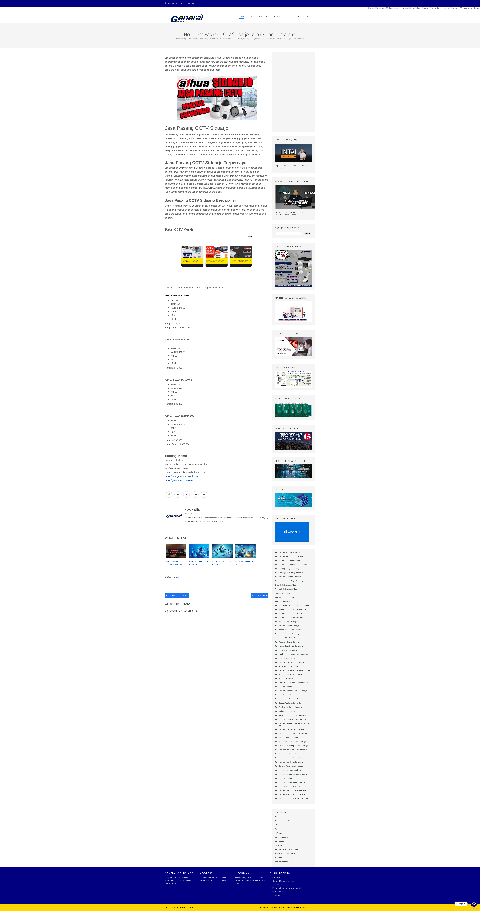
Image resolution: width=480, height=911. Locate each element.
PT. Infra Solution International (286, 888)
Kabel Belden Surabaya (284, 857)
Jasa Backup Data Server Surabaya (289, 658)
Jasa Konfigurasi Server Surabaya (288, 630)
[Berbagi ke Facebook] (169, 494)
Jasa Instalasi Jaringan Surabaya (287, 552)
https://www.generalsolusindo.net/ (181, 476)
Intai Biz (276, 877)
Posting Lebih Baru (177, 595)
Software (278, 833)
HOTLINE (309, 16)
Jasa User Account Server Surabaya (289, 695)
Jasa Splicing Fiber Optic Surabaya (289, 766)
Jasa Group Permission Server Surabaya (291, 691)
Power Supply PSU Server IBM (287, 853)
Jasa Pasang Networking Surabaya (289, 573)
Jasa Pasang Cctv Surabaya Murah (288, 613)
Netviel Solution (281, 862)
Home (241, 16)
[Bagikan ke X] (178, 494)
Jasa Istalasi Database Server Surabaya (290, 742)
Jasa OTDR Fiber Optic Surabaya (288, 770)
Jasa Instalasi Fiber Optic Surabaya (289, 762)
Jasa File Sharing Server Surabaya (288, 707)
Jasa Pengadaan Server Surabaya (288, 754)
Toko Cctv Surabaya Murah (285, 593)
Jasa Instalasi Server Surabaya (287, 626)
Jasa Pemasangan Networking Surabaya (291, 565)
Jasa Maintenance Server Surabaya (289, 711)
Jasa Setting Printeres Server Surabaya (290, 703)
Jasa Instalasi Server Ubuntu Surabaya (290, 782)
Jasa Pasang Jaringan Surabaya (287, 569)
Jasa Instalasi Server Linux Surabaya (289, 778)
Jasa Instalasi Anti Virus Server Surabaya (291, 733)
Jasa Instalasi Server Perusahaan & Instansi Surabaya (292, 724)
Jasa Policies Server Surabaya (287, 687)
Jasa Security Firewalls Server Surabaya (291, 750)
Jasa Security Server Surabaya (287, 678)
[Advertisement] (293, 92)
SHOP (299, 16)
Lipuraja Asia (278, 891)
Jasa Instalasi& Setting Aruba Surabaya (290, 790)
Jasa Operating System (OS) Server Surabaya (293, 670)
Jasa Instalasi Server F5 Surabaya (288, 577)
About (251, 16)
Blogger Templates (205, 907)
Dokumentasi (264, 16)
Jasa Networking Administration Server (290, 699)
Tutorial (278, 16)
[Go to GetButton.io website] (474, 908)
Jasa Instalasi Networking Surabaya (289, 556)
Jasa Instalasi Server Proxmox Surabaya (291, 774)
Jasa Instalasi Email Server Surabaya (289, 729)
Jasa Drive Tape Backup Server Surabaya (291, 746)
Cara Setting (280, 845)
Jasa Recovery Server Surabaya (288, 642)
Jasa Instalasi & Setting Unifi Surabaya (290, 794)
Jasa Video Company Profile (286, 849)
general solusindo (222, 907)
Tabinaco (276, 895)
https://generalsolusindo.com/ (179, 480)
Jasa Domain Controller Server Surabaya (291, 683)
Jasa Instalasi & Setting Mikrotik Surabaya (291, 786)
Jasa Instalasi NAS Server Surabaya (289, 737)
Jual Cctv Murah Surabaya (285, 597)
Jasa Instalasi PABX (282, 821)
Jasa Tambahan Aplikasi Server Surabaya (291, 654)
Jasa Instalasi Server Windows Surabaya (291, 719)
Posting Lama (259, 595)
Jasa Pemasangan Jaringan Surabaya (290, 560)
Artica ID (276, 884)
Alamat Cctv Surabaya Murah (286, 589)
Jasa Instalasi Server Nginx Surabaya (289, 581)
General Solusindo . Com (283, 881)
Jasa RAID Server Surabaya (286, 650)
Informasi (278, 825)
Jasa (178, 577)
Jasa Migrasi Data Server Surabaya (289, 646)
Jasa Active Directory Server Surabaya (290, 666)
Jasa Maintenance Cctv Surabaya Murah (291, 609)
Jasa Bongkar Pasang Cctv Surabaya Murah (292, 605)
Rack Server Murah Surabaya (286, 638)
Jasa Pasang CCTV (282, 837)
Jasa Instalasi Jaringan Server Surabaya (290, 758)
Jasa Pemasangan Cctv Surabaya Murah (291, 617)
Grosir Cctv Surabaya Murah (286, 585)
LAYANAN (290, 16)
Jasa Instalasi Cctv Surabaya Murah (289, 622)
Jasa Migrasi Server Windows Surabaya (290, 715)
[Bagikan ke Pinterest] (186, 494)
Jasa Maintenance (282, 841)
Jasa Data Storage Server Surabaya (289, 662)
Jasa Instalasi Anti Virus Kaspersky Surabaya (292, 798)
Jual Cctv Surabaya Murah (285, 601)
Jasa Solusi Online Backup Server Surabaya (292, 674)
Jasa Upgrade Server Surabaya (287, 634)
